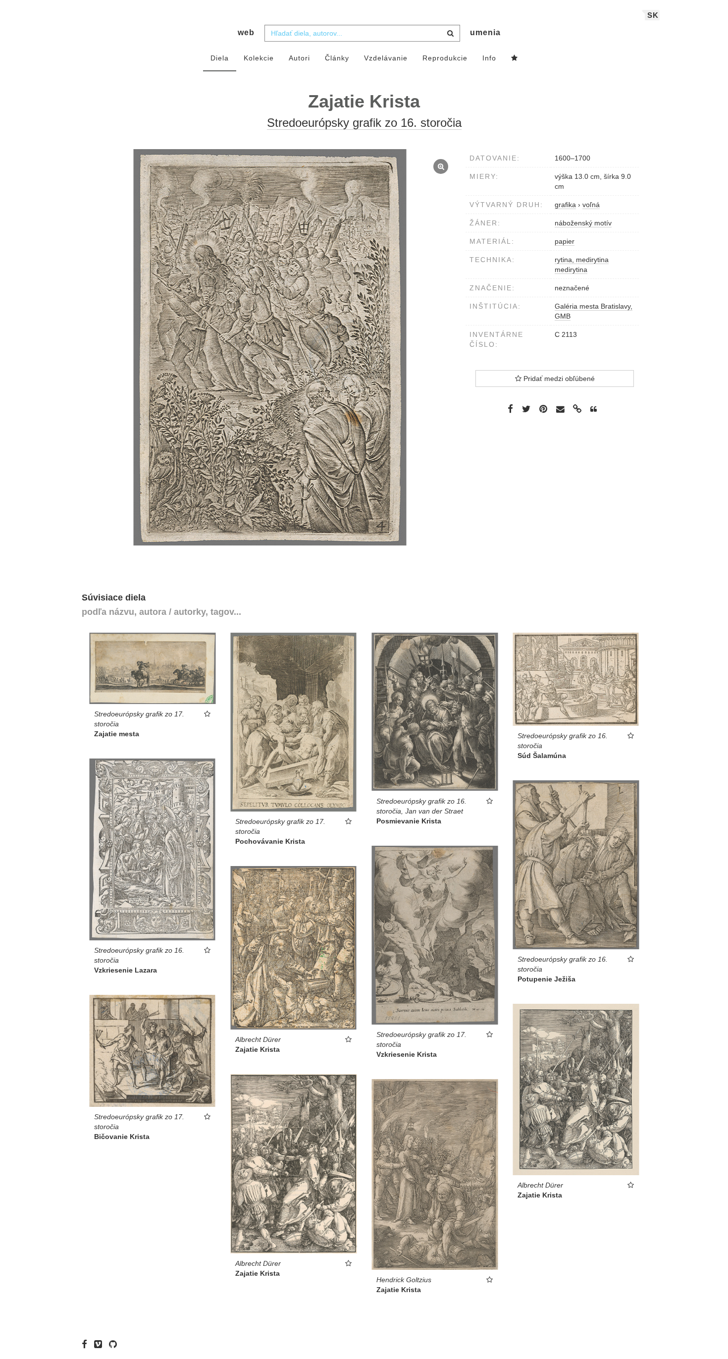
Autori (299, 58)
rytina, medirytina (582, 260)
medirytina (571, 269)
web (246, 32)
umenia (485, 32)
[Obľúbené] (514, 58)
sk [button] (653, 15)
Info (489, 58)
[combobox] (362, 33)
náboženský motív (583, 223)
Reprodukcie (445, 58)
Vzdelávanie (386, 58)
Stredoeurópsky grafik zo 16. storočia (364, 122)
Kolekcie (259, 58)
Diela (219, 58)
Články (337, 58)
